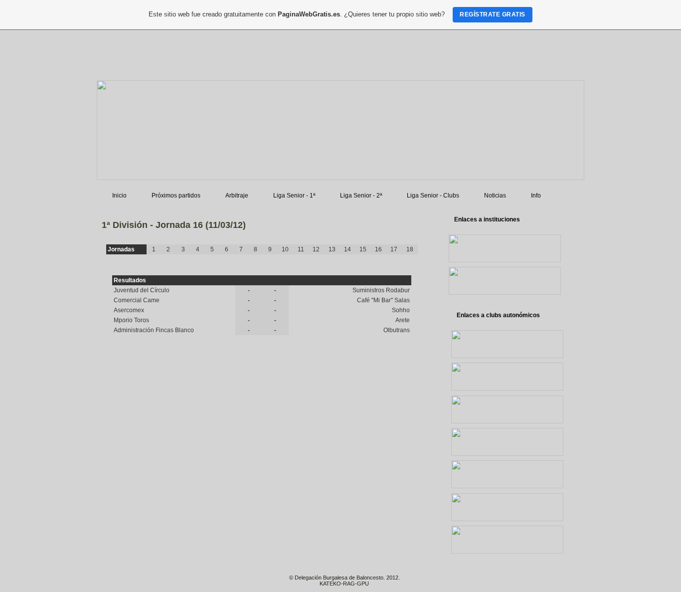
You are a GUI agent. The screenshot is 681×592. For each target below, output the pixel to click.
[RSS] (103, 582)
